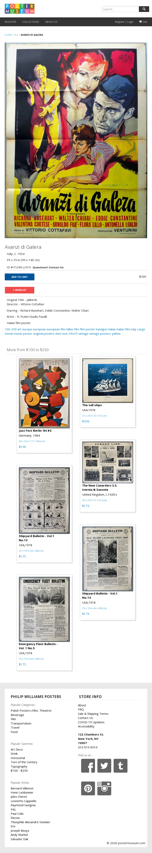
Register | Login (124, 21)
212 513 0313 (87, 747)
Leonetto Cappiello (23, 801)
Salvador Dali (19, 839)
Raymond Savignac (23, 805)
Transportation (21, 723)
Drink (14, 753)
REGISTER (10, 21)
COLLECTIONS (30, 21)
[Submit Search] (144, 9)
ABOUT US (51, 21)
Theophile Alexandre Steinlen (30, 822)
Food (14, 732)
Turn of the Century (24, 762)
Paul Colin (17, 813)
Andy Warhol (19, 835)
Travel (15, 727)
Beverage (17, 715)
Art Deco (17, 749)
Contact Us (85, 718)
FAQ (81, 709)
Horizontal (18, 758)
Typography (19, 766)
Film (13, 719)
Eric (13, 826)
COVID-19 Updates (91, 722)
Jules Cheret (19, 797)
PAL (13, 809)
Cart (144, 21)
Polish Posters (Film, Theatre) (31, 710)
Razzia (15, 818)
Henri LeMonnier (22, 792)
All (16, 35)
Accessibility (86, 726)
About (82, 705)
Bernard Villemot (22, 788)
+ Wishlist (20, 290)
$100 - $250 (19, 770)
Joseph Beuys (20, 830)
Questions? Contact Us (48, 267)
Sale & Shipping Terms (93, 714)
